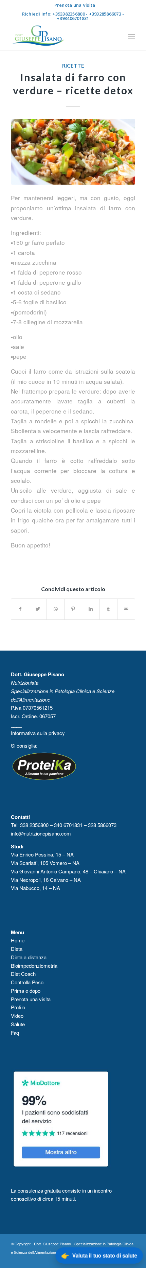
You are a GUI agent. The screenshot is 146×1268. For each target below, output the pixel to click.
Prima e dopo (25, 990)
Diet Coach (23, 973)
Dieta (16, 948)
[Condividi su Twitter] (38, 609)
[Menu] (131, 36)
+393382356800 (68, 14)
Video (18, 1015)
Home (17, 940)
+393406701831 (73, 18)
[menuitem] (75, 5)
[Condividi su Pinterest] (73, 609)
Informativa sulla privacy (38, 732)
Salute (18, 1024)
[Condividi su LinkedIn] (90, 609)
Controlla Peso (27, 982)
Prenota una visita (31, 999)
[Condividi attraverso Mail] (126, 609)
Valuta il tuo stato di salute (98, 1255)
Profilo (18, 1007)
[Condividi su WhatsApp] (55, 609)
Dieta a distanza (29, 957)
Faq (15, 1032)
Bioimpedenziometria (34, 965)
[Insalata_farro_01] (73, 151)
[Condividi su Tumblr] (108, 609)
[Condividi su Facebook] (20, 609)
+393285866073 (105, 14)
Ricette (73, 66)
